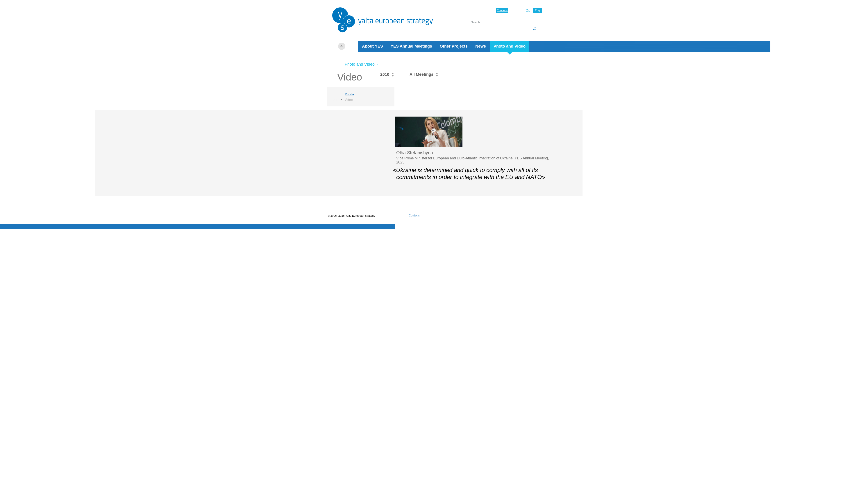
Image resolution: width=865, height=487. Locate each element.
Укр (528, 10)
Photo (349, 94)
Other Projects (454, 46)
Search (475, 22)
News (480, 46)
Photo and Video (510, 46)
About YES (372, 46)
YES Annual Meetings (411, 46)
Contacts (502, 10)
